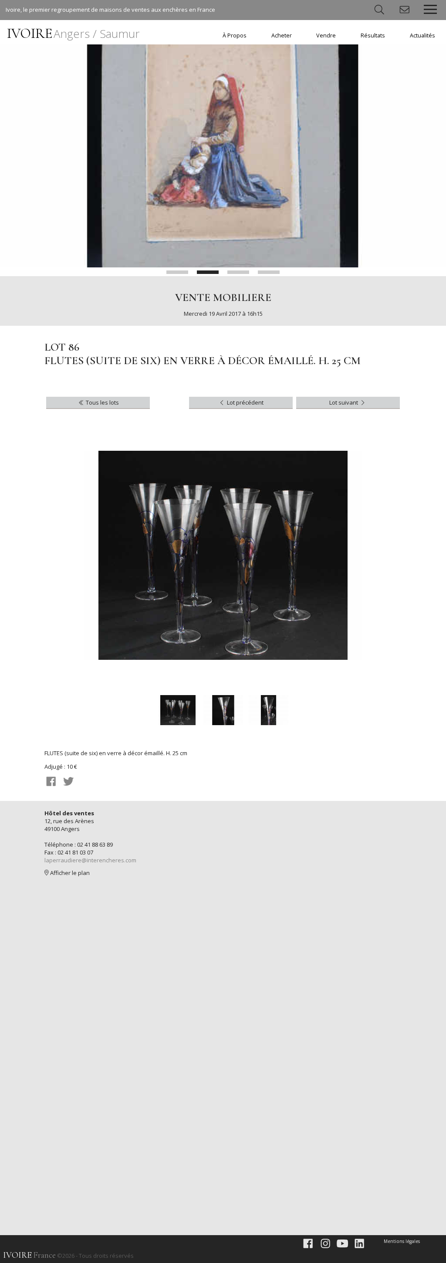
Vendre (326, 35)
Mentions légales (402, 1241)
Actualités (422, 35)
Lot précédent (245, 402)
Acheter (281, 35)
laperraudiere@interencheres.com (90, 860)
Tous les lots (101, 402)
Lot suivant (344, 402)
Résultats (373, 35)
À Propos (235, 35)
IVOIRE (73, 33)
